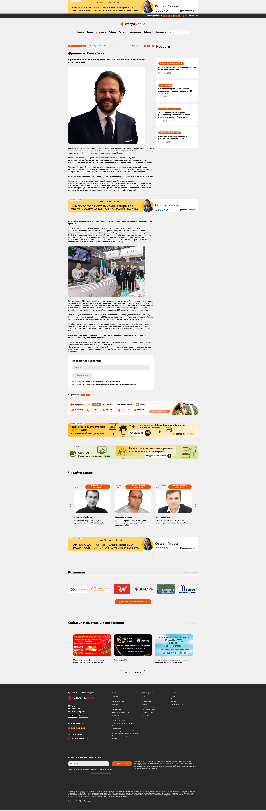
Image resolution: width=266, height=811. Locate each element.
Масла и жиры (146, 701)
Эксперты (101, 32)
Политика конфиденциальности (122, 723)
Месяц (173, 707)
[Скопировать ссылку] (150, 46)
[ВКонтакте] (145, 46)
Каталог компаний (118, 701)
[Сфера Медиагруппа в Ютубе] (169, 16)
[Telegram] (148, 46)
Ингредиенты (146, 718)
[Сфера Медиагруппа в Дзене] (164, 16)
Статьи (90, 32)
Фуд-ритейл (145, 715)
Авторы (114, 707)
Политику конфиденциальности (108, 381)
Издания (115, 704)
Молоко (144, 704)
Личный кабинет (191, 16)
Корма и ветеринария (148, 710)
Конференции (135, 32)
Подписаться (82, 375)
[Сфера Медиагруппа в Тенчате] (174, 16)
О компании (160, 32)
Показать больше (133, 673)
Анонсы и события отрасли (120, 712)
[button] (70, 505)
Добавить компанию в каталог (133, 602)
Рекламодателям (117, 718)
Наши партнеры (190, 573)
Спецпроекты (116, 710)
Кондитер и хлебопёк (148, 707)
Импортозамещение (118, 720)
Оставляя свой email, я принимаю (97, 381)
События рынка (191, 623)
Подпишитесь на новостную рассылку (85, 758)
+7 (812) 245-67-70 (79, 738)
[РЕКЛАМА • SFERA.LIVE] (133, 12)
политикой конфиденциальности (101, 770)
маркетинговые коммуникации (101, 773)
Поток (114, 699)
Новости (80, 32)
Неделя (173, 701)
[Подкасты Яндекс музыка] (179, 16)
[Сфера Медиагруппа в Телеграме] (171, 16)
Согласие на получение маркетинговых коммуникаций (116, 384)
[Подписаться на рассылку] (176, 16)
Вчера (173, 699)
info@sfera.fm (77, 735)
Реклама (122, 32)
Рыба (143, 699)
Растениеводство (147, 712)
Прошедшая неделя (177, 704)
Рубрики (112, 32)
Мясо (143, 696)
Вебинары (148, 32)
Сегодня (173, 696)
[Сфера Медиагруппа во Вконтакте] (166, 16)
